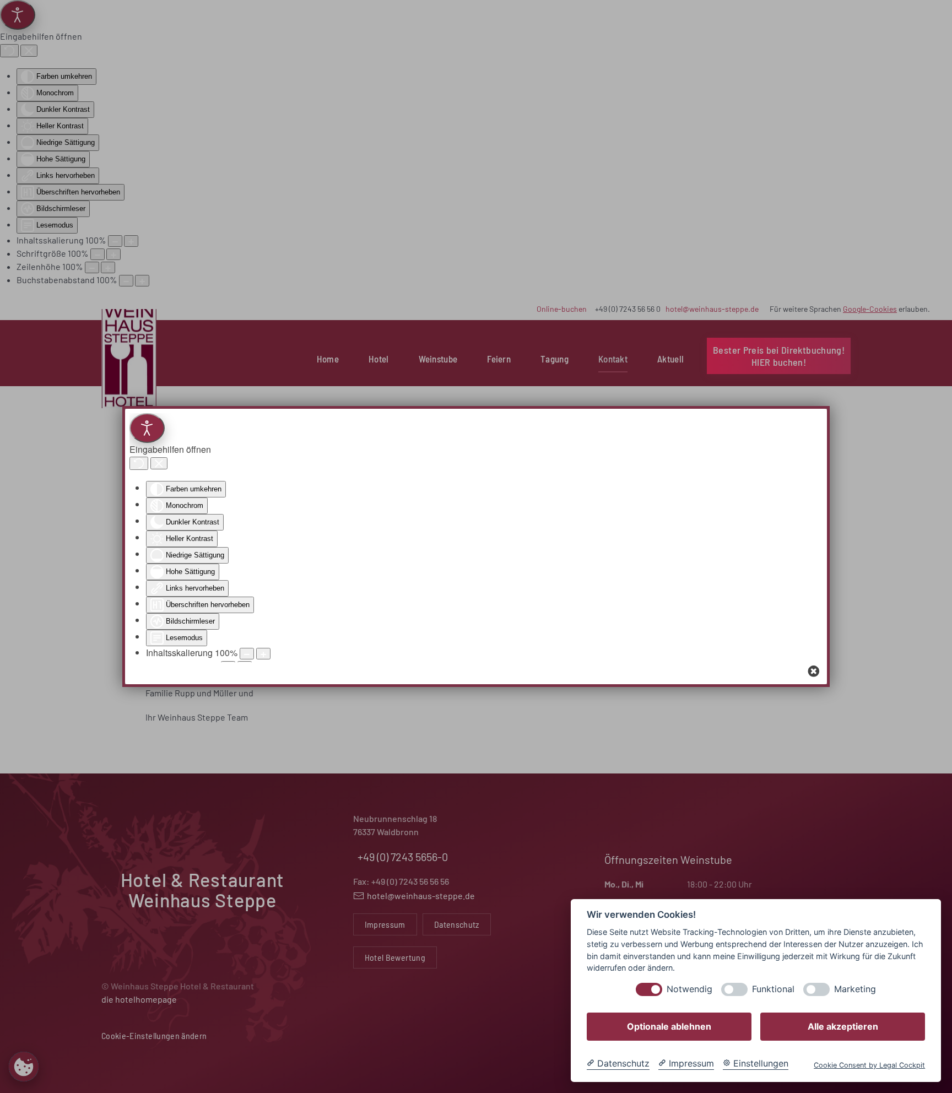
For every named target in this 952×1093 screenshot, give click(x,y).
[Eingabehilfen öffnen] (147, 428)
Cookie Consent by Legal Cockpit (869, 1065)
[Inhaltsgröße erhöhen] (263, 653)
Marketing (855, 989)
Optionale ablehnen (669, 1026)
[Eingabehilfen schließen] (158, 463)
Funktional (773, 989)
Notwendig (689, 989)
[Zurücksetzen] (138, 463)
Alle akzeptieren (843, 1026)
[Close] (814, 671)
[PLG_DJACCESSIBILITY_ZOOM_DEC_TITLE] (247, 653)
